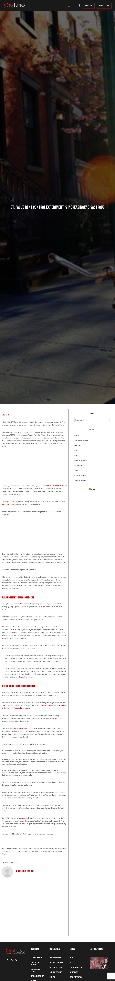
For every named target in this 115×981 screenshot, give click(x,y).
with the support (52, 486)
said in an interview (9, 504)
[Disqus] (34, 908)
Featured (77, 445)
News (76, 450)
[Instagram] (16, 960)
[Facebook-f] (7, 960)
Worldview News (80, 480)
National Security (80, 475)
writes (14, 632)
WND (93, 489)
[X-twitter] (12, 960)
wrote (31, 435)
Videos (76, 470)
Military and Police (35, 970)
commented (24, 818)
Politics (77, 455)
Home (76, 435)
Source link (6, 415)
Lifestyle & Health (80, 460)
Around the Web (36, 958)
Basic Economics (16, 728)
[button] (69, 5)
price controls (18, 695)
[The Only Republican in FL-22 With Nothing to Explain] (99, 963)
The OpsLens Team (81, 440)
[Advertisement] (34, 465)
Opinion (52, 977)
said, (4, 559)
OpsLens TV (78, 465)
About (72, 962)
